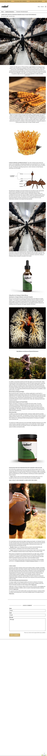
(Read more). (11, 593)
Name (10, 608)
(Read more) (34, 584)
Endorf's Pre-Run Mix (20, 560)
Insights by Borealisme (9, 11)
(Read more (15, 589)
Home (2, 11)
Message (11, 617)
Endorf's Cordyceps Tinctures (32, 560)
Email (10, 612)
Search (42, 6)
